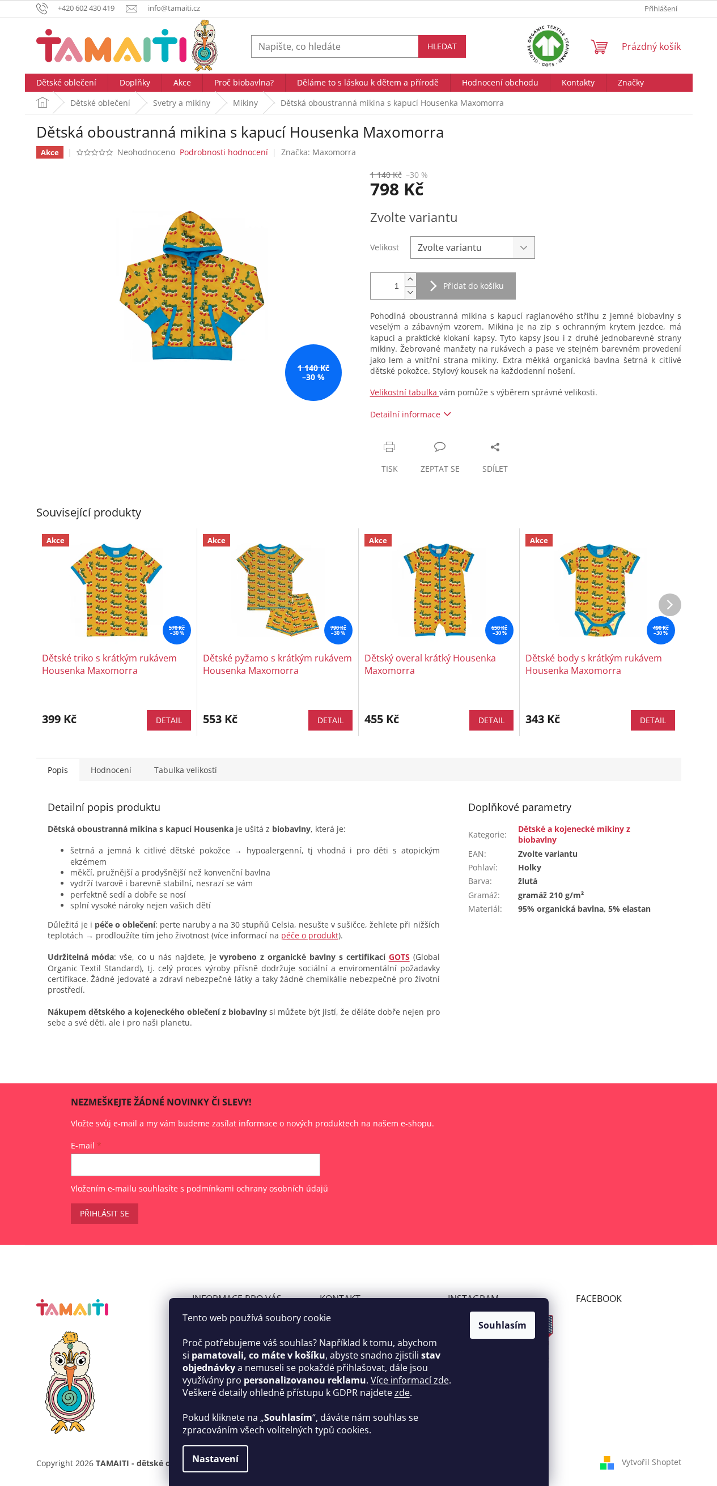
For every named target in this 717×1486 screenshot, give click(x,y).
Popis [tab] (58, 770)
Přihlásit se (104, 1213)
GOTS (399, 956)
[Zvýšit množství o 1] (410, 279)
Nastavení (215, 1459)
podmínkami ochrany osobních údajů (257, 1188)
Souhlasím (502, 1325)
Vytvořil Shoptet (651, 1462)
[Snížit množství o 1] (410, 292)
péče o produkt (309, 935)
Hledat (442, 46)
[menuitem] (66, 83)
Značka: (318, 152)
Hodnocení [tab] (111, 770)
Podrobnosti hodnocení (224, 152)
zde (402, 1392)
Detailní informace (405, 414)
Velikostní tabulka (404, 392)
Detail (169, 720)
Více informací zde (410, 1380)
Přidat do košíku (473, 285)
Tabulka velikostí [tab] (185, 770)
